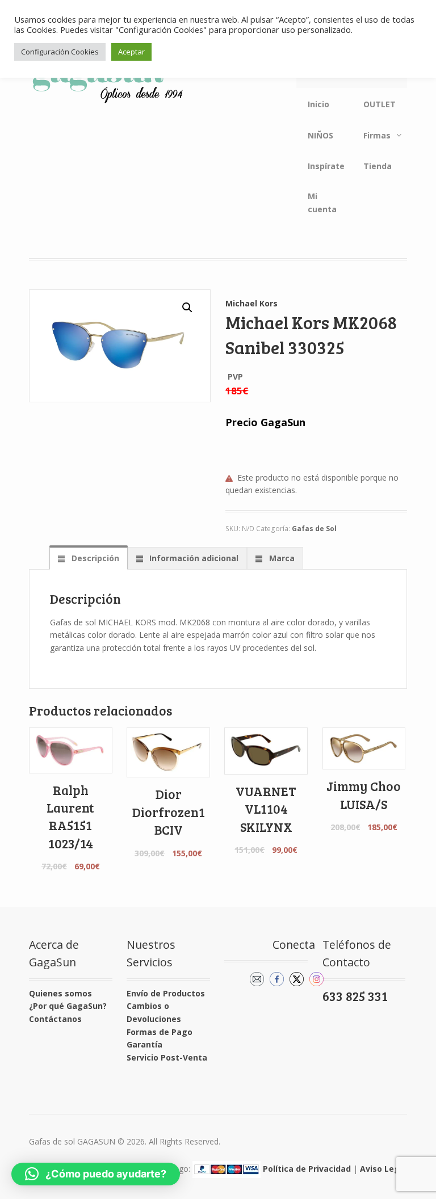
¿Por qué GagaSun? (68, 1005)
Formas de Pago (159, 1031)
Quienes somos (60, 993)
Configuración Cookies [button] (60, 52)
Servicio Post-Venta (167, 1057)
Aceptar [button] (131, 52)
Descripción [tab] (94, 558)
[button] (187, 307)
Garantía (144, 1044)
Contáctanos (55, 1018)
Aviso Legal (383, 1168)
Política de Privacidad (307, 1168)
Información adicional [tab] (192, 558)
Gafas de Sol (314, 528)
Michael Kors (251, 303)
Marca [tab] (281, 558)
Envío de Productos (166, 993)
